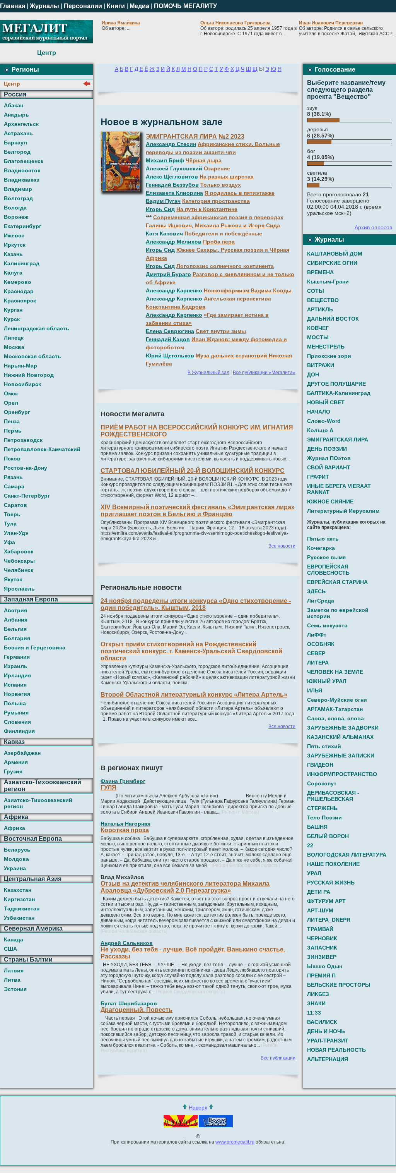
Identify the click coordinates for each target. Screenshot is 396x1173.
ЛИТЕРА (318, 662)
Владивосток (22, 170)
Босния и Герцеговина (34, 647)
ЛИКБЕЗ (318, 994)
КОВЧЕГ (318, 328)
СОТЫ (315, 291)
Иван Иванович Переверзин (331, 23)
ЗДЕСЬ (316, 591)
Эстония (15, 989)
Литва (12, 980)
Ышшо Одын (324, 966)
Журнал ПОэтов (329, 458)
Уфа (9, 542)
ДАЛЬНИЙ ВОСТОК (333, 319)
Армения (16, 762)
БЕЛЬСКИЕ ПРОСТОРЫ (338, 985)
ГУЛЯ (108, 787)
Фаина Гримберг (123, 781)
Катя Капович (164, 233)
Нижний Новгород (29, 375)
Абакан (13, 105)
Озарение (217, 168)
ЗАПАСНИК (322, 948)
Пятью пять (323, 539)
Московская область (32, 356)
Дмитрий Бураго (168, 274)
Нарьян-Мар (20, 365)
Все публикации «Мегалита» (264, 372)
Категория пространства (216, 201)
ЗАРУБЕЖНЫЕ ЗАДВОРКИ (343, 728)
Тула (10, 523)
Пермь (13, 431)
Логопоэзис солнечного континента (225, 266)
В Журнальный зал (208, 372)
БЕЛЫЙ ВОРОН (328, 836)
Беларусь (17, 850)
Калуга (13, 273)
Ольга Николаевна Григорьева (235, 23)
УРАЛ (314, 873)
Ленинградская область (36, 328)
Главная (12, 6)
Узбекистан (19, 918)
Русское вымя (326, 557)
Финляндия (19, 731)
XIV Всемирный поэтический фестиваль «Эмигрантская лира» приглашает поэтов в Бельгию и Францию (198, 510)
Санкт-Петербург (27, 496)
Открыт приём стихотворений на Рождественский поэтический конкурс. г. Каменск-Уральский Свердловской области (191, 651)
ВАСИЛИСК (322, 1022)
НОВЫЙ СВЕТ (326, 402)
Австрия (15, 610)
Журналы (44, 6)
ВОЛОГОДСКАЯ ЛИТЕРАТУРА (346, 855)
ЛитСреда (320, 601)
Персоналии (83, 6)
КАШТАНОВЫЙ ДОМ (334, 254)
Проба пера (219, 242)
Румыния (16, 712)
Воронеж (16, 217)
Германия (17, 657)
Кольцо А (320, 430)
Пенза (12, 421)
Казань (13, 254)
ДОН (313, 374)
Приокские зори (329, 356)
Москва (14, 347)
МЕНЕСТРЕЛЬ (326, 346)
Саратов (15, 505)
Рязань (13, 477)
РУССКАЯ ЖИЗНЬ (331, 882)
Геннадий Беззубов (172, 185)
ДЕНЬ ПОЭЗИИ (327, 449)
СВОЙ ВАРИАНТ (328, 467)
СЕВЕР (316, 653)
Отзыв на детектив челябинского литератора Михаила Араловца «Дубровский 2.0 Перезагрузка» (185, 887)
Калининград (21, 263)
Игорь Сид (160, 209)
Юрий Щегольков (170, 355)
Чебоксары (19, 561)
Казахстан (17, 890)
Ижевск (14, 235)
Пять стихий (324, 746)
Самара (14, 486)
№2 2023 (231, 136)
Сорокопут (321, 783)
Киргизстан (19, 899)
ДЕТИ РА (318, 892)
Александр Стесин (171, 144)
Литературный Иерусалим (343, 511)
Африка (14, 828)
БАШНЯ (317, 827)
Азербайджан (22, 753)
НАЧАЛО (318, 412)
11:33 (314, 1013)
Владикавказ (21, 180)
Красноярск (20, 300)
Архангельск (21, 124)
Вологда (15, 207)
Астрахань (18, 133)
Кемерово (17, 282)
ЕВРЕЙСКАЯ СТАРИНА (337, 582)
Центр (12, 84)
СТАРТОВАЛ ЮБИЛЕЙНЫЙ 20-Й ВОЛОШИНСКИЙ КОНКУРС (193, 470)
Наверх (198, 1107)
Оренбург (17, 412)
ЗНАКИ (316, 1003)
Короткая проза (125, 830)
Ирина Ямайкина (121, 23)
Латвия (14, 970)
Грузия (13, 771)
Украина (15, 868)
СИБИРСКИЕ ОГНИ (332, 263)
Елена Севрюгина (170, 331)
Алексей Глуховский (174, 168)
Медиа (139, 6)
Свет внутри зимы (221, 331)
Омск (11, 393)
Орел (11, 403)
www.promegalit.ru (234, 1142)
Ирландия (17, 675)
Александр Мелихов (173, 242)
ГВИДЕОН (320, 765)
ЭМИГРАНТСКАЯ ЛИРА (181, 136)
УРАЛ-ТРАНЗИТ (327, 1040)
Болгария (17, 638)
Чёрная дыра (204, 160)
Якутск (13, 579)
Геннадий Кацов (168, 339)
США (10, 949)
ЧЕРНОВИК (322, 938)
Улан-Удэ (16, 533)
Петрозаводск (23, 440)
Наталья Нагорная (125, 824)
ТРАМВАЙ (320, 929)
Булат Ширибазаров (129, 1003)
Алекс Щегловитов (172, 176)
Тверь (12, 514)
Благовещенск (23, 161)
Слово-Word (324, 421)
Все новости (281, 546)
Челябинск (18, 570)
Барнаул (15, 142)
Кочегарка (321, 548)
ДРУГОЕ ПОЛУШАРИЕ (336, 384)
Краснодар (19, 291)
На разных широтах (227, 176)
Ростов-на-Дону (25, 468)
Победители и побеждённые (223, 233)
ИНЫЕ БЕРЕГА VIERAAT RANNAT (339, 489)
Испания (15, 685)
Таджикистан (21, 908)
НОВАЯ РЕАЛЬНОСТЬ (336, 1050)
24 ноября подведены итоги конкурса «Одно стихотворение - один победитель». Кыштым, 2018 (196, 604)
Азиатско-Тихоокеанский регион (38, 803)
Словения (17, 722)
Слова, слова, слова (335, 718)
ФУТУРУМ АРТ (326, 901)
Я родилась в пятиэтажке (240, 193)
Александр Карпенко (174, 290)
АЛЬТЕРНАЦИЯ (327, 1059)
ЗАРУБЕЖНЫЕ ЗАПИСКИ (340, 755)
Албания (15, 620)
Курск (12, 319)
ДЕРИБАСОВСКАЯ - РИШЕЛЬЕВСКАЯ (333, 796)
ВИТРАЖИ (320, 365)
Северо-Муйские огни (337, 700)
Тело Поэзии (324, 817)
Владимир (18, 189)
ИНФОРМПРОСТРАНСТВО (342, 774)
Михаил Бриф (165, 160)
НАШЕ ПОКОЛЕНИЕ (333, 864)
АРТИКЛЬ (320, 309)
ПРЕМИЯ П (321, 975)
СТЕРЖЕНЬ (322, 808)
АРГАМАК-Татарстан (335, 709)
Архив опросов (373, 227)
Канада (13, 939)
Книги (116, 6)
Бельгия (15, 629)
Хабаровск (18, 551)
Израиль (15, 666)
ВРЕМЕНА (320, 272)
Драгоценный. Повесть (136, 1009)
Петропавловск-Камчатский (42, 449)
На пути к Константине (206, 209)
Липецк (14, 338)
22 (310, 845)
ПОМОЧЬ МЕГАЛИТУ (185, 6)
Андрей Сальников (127, 943)
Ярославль (19, 589)
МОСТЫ (318, 337)
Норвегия (17, 694)
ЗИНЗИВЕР (321, 957)
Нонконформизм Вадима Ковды (248, 290)
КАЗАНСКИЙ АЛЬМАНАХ (340, 737)
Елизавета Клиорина (174, 193)
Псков (12, 458)
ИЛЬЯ (314, 690)
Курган (13, 310)
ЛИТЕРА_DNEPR (328, 920)
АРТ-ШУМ (320, 910)
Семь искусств (327, 625)
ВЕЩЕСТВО (323, 300)
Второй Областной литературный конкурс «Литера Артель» (194, 694)
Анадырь (16, 115)
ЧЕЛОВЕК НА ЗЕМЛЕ (335, 672)
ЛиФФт (316, 635)
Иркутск (15, 245)
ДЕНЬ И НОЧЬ (326, 1031)
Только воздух (220, 185)
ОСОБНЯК (321, 644)
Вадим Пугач (163, 201)
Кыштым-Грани (328, 281)
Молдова (16, 859)
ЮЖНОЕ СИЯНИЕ (330, 501)
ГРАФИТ (318, 477)
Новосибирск (22, 384)
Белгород (17, 152)
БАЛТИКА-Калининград (338, 393)
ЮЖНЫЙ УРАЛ (326, 681)
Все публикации (278, 1058)
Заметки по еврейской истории (338, 613)
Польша (15, 703)
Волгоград (18, 198)
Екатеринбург (22, 226)
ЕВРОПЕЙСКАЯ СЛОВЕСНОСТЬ (328, 569)
